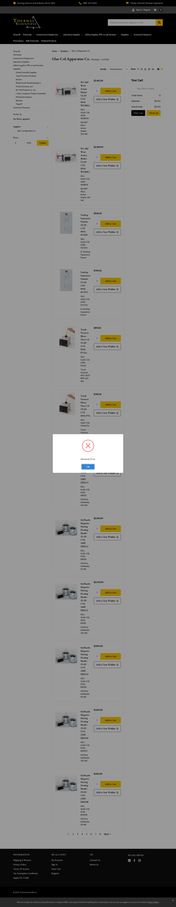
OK (88, 466)
